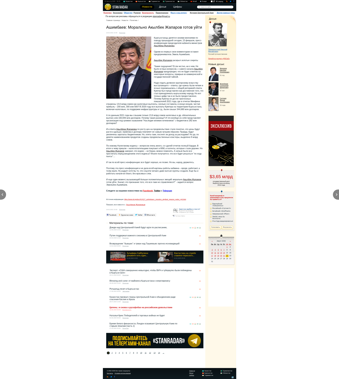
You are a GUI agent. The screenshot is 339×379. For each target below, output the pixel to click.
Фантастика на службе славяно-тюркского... (185, 254)
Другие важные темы (226, 13)
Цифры (191, 375)
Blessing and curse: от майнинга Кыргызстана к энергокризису (140, 281)
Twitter (157, 191)
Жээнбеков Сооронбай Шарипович (224, 85)
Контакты (110, 373)
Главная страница (113, 20)
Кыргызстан (142, 1)
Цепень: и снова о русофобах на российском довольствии (141, 307)
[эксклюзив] (221, 165)
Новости (125, 20)
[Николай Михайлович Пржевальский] (217, 34)
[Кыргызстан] (129, 32)
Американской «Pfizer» (220, 214)
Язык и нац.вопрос (179, 13)
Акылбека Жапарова (164, 46)
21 (224, 256)
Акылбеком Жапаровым (135, 205)
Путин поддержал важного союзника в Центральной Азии (138, 235)
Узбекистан (184, 1)
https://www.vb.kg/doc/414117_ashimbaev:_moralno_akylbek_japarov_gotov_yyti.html (155, 199)
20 (221, 256)
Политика (107, 13)
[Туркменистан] (197, 227)
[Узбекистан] (200, 227)
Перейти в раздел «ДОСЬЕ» (219, 59)
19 (218, 256)
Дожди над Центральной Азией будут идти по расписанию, (138, 227)
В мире (204, 1)
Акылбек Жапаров (163, 60)
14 (159, 353)
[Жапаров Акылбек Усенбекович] (213, 80)
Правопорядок (162, 13)
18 (215, 256)
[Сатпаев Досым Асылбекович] (213, 110)
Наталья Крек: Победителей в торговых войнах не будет (137, 315)
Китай (195, 1)
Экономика (117, 13)
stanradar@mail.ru (161, 16)
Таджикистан (155, 1)
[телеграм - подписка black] (154, 347)
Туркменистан (170, 1)
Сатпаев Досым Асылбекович (225, 100)
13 (154, 353)
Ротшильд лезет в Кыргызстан (124, 289)
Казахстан (129, 1)
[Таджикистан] (195, 227)
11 (145, 353)
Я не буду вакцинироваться (222, 221)
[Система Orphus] (187, 217)
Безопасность (148, 13)
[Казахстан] (190, 227)
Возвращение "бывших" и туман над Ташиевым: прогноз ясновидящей (144, 243)
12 (150, 353)
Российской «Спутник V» (221, 208)
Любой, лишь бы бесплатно (218, 217)
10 (141, 353)
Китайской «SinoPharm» (221, 211)
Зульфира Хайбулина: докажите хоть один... (137, 254)
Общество (128, 13)
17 (212, 256)
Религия (137, 13)
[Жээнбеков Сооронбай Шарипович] (213, 95)
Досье (191, 373)
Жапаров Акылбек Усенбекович (224, 70)
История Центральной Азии (202, 13)
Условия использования (123, 373)
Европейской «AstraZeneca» (217, 205)
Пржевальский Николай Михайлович (217, 50)
